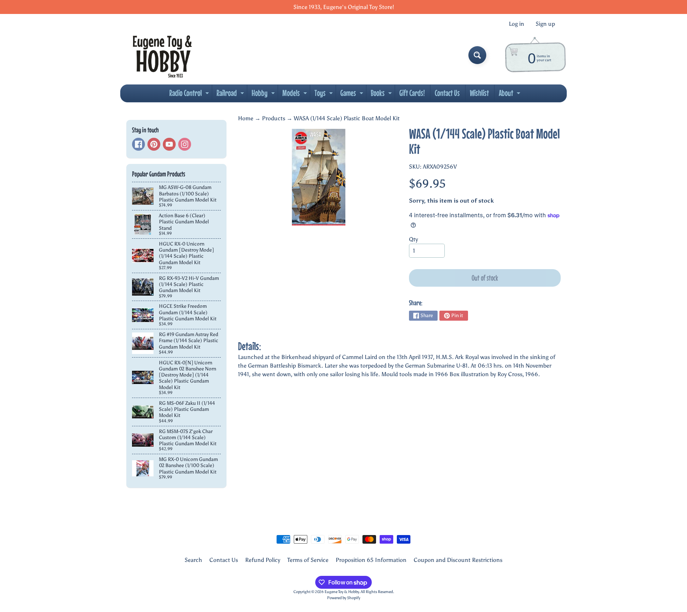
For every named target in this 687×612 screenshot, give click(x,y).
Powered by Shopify (343, 597)
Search (193, 560)
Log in (516, 24)
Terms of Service (307, 560)
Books (382, 95)
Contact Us (447, 93)
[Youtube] (169, 144)
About (510, 95)
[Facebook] (138, 144)
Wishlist (479, 93)
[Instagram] (184, 144)
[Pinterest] (153, 144)
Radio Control (190, 95)
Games (352, 95)
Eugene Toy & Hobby (342, 591)
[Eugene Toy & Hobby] (162, 55)
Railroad (231, 95)
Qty (413, 239)
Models (295, 95)
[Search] (477, 55)
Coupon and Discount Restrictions (458, 560)
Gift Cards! (412, 93)
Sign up (545, 24)
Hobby (264, 95)
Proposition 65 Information (371, 560)
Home (245, 118)
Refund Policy (262, 560)
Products (273, 118)
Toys (325, 95)
